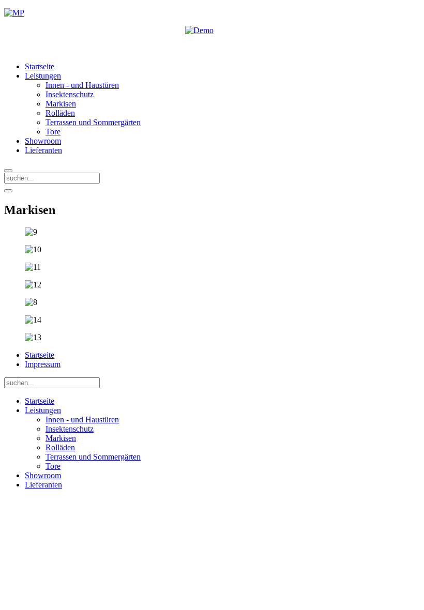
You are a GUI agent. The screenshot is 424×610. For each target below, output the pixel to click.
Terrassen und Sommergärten (93, 122)
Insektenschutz (70, 94)
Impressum (42, 364)
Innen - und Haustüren (82, 85)
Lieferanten (43, 150)
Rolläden (60, 113)
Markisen (61, 103)
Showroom (43, 140)
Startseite (39, 66)
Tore (53, 131)
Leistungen (43, 75)
